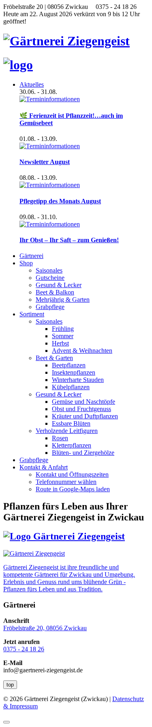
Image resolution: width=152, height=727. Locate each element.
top (10, 685)
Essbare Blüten (71, 423)
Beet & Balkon (55, 292)
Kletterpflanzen (71, 445)
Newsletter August (44, 161)
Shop (26, 263)
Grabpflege (50, 306)
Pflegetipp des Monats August (60, 201)
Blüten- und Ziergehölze (83, 452)
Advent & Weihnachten (82, 350)
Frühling (63, 328)
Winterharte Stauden (78, 379)
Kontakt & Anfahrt (43, 467)
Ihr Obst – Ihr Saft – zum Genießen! (69, 240)
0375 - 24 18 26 (23, 649)
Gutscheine (50, 277)
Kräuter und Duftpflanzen (85, 416)
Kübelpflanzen (71, 387)
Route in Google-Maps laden (73, 489)
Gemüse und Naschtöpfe (83, 401)
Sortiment (31, 314)
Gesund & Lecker (58, 284)
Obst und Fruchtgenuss (81, 408)
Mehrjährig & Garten (63, 299)
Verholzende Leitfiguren (67, 430)
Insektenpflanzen (73, 372)
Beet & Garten (54, 357)
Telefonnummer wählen (66, 481)
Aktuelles (31, 84)
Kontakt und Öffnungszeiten (72, 474)
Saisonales (49, 270)
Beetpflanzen (69, 365)
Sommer (62, 336)
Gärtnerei (31, 255)
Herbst (60, 343)
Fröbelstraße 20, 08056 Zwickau (45, 628)
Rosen (60, 438)
